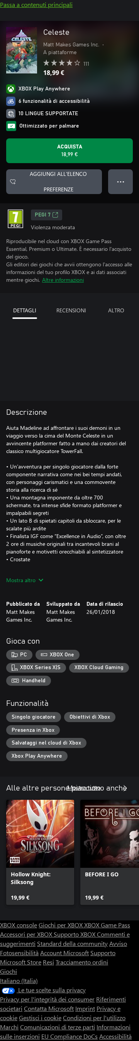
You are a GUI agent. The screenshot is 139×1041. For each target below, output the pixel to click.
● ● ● (120, 181)
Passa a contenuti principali (36, 4)
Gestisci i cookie (40, 1018)
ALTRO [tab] (116, 310)
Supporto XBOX (75, 934)
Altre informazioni (63, 279)
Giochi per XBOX (61, 925)
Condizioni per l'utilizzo (94, 1018)
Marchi (9, 1027)
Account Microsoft (64, 953)
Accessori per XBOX (27, 934)
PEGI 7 (43, 215)
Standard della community (72, 943)
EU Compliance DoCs (69, 1036)
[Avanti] (125, 788)
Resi (48, 962)
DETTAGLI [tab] (24, 310)
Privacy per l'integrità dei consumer (47, 999)
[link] (40, 852)
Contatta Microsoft (49, 1008)
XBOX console (18, 925)
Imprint (85, 1008)
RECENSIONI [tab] (71, 310)
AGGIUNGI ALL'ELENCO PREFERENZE (58, 181)
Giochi (8, 971)
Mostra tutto (83, 787)
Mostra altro (21, 580)
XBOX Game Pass (107, 925)
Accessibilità (115, 1036)
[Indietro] (109, 788)
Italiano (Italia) (19, 980)
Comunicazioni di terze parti (57, 1027)
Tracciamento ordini (82, 962)
